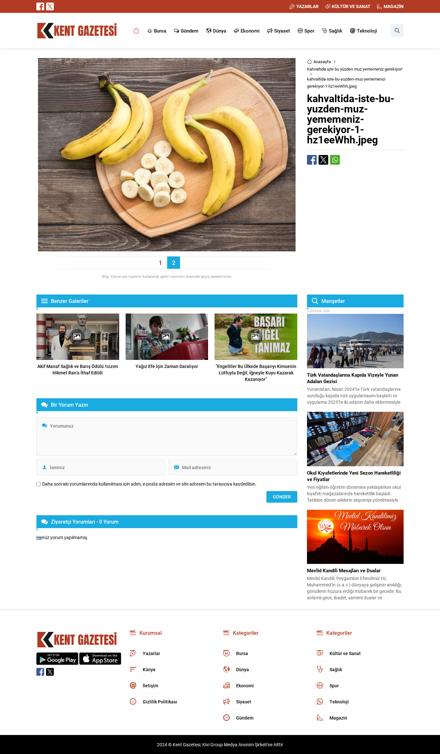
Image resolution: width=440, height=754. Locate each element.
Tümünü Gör (318, 311)
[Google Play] (57, 661)
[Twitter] (50, 6)
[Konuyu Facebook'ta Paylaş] (312, 160)
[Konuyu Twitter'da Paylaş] (323, 160)
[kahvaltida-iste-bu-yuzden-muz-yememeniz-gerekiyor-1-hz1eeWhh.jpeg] (167, 248)
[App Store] (100, 661)
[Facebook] (40, 6)
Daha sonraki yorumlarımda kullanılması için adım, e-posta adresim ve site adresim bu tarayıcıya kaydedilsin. (149, 484)
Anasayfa (322, 61)
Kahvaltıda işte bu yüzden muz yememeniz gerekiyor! (354, 69)
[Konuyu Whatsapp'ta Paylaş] (335, 160)
